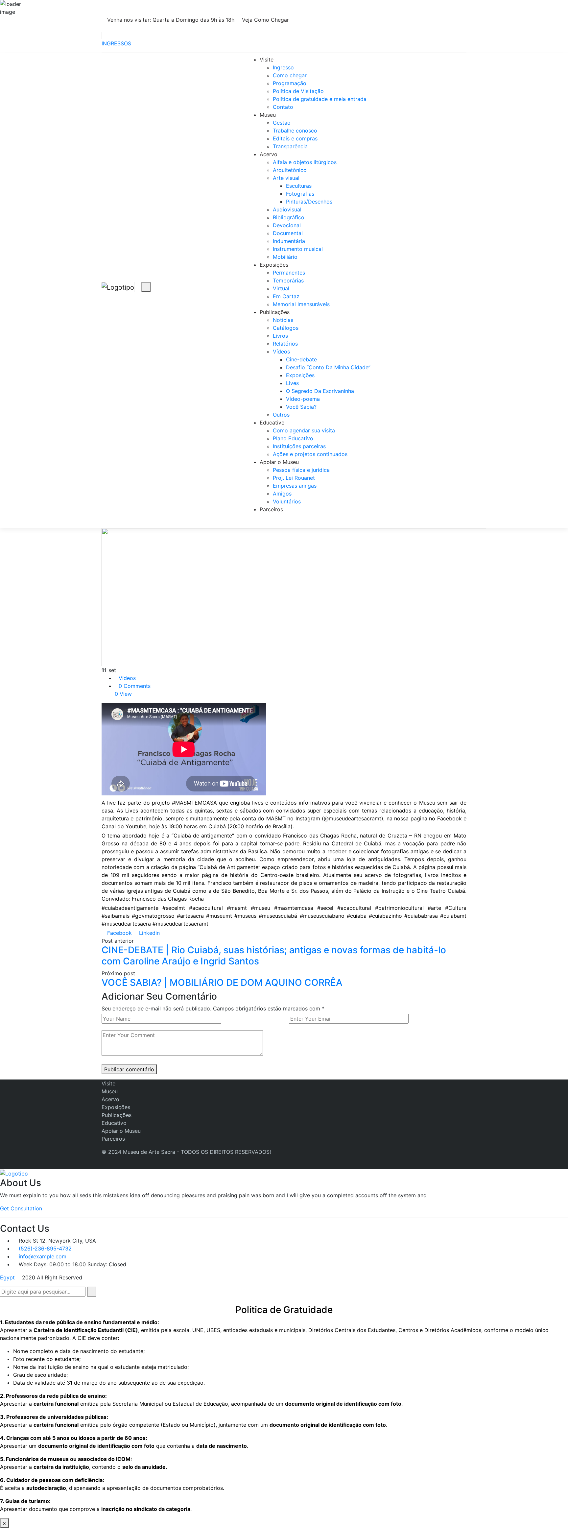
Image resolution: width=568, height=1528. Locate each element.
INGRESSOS (116, 43)
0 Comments (135, 686)
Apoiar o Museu (279, 462)
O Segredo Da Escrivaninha (320, 391)
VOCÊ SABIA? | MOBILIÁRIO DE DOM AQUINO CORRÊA (222, 982)
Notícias (283, 320)
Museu (268, 114)
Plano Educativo (293, 438)
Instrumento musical (298, 249)
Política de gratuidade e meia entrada (320, 99)
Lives (292, 383)
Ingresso (283, 67)
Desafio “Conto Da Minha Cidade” (328, 367)
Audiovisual (287, 209)
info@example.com (42, 1256)
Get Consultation (21, 1208)
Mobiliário (285, 257)
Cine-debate (301, 359)
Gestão (282, 122)
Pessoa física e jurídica (301, 470)
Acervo (268, 154)
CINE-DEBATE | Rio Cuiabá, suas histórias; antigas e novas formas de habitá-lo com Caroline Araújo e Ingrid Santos (274, 955)
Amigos (282, 493)
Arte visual (286, 178)
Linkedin (148, 933)
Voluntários (287, 501)
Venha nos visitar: (170, 19)
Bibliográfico (288, 217)
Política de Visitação (298, 91)
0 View (123, 694)
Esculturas (299, 185)
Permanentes (289, 272)
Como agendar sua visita (304, 430)
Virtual (281, 288)
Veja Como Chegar (265, 19)
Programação (289, 83)
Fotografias (300, 193)
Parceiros (271, 509)
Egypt (7, 1277)
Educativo (272, 422)
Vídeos (281, 351)
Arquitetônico (290, 170)
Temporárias (288, 280)
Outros (281, 414)
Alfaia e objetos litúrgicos (305, 162)
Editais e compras (295, 138)
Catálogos (285, 328)
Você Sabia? (301, 406)
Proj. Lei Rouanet (294, 477)
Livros (280, 335)
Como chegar (290, 75)
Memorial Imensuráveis (301, 304)
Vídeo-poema (303, 399)
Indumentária (289, 241)
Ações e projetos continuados (310, 454)
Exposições (274, 264)
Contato (283, 107)
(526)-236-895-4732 (45, 1248)
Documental (288, 233)
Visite (266, 59)
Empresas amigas (295, 485)
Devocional (287, 225)
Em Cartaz (286, 296)
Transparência (290, 146)
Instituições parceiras (299, 446)
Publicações (275, 312)
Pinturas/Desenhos (309, 201)
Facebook (119, 933)
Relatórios (285, 343)
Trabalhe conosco (295, 130)
